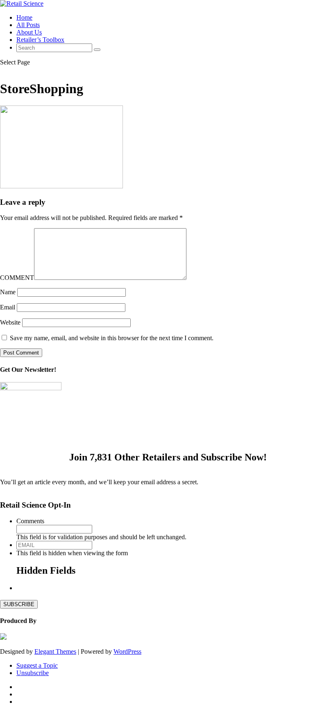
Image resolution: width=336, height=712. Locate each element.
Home (24, 17)
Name (8, 291)
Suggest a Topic (37, 665)
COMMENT (17, 277)
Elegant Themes (55, 651)
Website (10, 322)
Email (7, 307)
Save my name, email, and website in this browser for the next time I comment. (111, 337)
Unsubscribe (32, 672)
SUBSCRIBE (18, 604)
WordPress (127, 651)
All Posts (28, 24)
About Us (29, 32)
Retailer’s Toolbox (40, 39)
